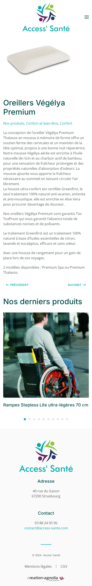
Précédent (19, 285)
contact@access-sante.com (46, 528)
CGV (64, 566)
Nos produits (13, 123)
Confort (66, 123)
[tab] (25, 419)
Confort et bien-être (42, 123)
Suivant (75, 285)
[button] (87, 17)
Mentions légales (38, 566)
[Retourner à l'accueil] (46, 17)
